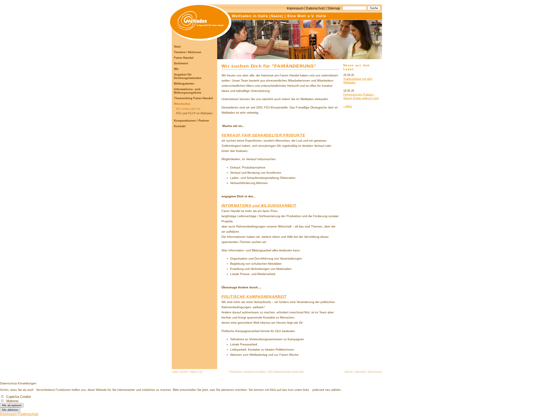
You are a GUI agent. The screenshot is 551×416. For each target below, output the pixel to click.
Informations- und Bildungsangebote (187, 90)
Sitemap (333, 8)
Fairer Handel (183, 57)
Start (177, 46)
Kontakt (180, 126)
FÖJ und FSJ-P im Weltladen (194, 113)
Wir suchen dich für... (189, 108)
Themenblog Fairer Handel (193, 98)
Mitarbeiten (182, 103)
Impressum (295, 8)
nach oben (360, 371)
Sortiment (181, 63)
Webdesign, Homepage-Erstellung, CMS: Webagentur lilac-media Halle (267, 371)
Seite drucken (375, 371)
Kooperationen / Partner (191, 120)
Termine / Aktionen (187, 52)
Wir (176, 69)
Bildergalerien (184, 83)
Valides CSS (196, 371)
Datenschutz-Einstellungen (18, 383)
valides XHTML (180, 371)
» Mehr (347, 106)
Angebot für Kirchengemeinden (188, 76)
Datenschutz (315, 8)
